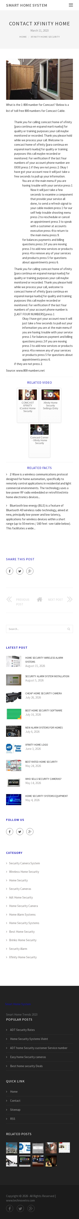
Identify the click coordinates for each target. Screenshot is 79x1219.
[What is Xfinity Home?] (11, 1147)
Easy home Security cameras (28, 1057)
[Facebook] (9, 571)
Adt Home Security (21, 897)
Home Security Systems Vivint (29, 1039)
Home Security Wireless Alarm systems (44, 660)
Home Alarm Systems (22, 914)
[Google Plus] (29, 571)
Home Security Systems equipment (46, 796)
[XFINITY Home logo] (24, 1147)
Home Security (18, 880)
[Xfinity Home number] (38, 1147)
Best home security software (43, 710)
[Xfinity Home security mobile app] (38, 1160)
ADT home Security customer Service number (38, 1048)
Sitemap (15, 1110)
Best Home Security (22, 932)
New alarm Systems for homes (44, 727)
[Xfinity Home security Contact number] (51, 1160)
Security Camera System (24, 863)
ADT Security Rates (22, 1030)
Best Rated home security (41, 762)
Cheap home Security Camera (43, 693)
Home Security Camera (23, 906)
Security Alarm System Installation (47, 676)
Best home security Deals (26, 1066)
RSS (12, 1119)
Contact (15, 1101)
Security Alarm (18, 949)
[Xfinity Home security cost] (64, 1147)
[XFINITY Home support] (51, 1147)
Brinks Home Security (22, 940)
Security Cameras (20, 889)
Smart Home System (26, 5)
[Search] (69, 629)
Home (23, 36)
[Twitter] (19, 571)
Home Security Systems (24, 923)
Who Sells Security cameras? (43, 779)
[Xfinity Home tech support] (11, 1160)
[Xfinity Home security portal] (24, 1160)
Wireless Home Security (24, 872)
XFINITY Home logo (36, 744)
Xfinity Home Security (45, 36)
